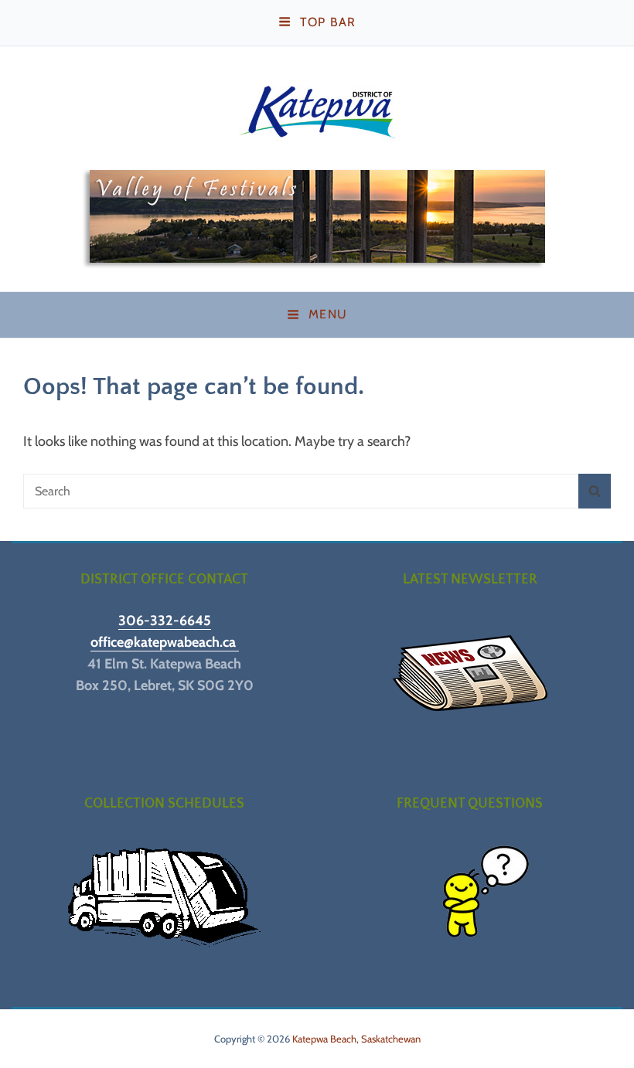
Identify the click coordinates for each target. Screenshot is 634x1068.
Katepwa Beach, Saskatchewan (356, 1038)
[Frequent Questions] (469, 897)
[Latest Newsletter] (469, 673)
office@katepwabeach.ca (164, 642)
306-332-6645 (164, 620)
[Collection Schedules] (164, 897)
